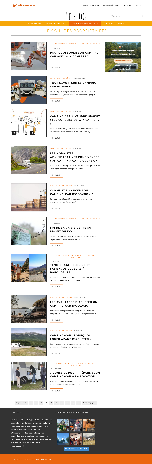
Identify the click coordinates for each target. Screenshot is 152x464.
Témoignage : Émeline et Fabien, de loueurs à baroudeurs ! (70, 268)
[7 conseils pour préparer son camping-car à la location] (29, 375)
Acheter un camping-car (61, 186)
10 (67, 403)
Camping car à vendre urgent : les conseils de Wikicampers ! (75, 120)
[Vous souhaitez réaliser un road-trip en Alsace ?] (63, 425)
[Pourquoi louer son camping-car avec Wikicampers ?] (29, 55)
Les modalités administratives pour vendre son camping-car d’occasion (75, 157)
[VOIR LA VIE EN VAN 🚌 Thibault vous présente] (76, 425)
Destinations (35, 24)
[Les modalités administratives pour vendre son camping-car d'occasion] (29, 160)
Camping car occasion (90, 5)
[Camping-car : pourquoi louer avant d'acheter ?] (29, 342)
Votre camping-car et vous (87, 43)
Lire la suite (57, 67)
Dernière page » (89, 403)
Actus (121, 24)
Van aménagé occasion (112, 5)
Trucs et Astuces (55, 24)
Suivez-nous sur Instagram (77, 448)
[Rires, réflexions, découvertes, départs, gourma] (76, 439)
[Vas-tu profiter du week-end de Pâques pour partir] (89, 439)
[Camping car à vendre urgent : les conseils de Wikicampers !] (29, 123)
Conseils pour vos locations (70, 256)
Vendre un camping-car (61, 111)
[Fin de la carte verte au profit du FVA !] (29, 230)
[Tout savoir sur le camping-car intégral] (29, 90)
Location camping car (132, 5)
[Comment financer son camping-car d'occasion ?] (29, 197)
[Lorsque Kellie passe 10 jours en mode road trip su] (63, 439)
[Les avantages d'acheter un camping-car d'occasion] (29, 309)
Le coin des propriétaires (85, 24)
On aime (109, 24)
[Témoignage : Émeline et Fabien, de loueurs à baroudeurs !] (29, 268)
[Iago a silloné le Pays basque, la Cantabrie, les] (89, 425)
